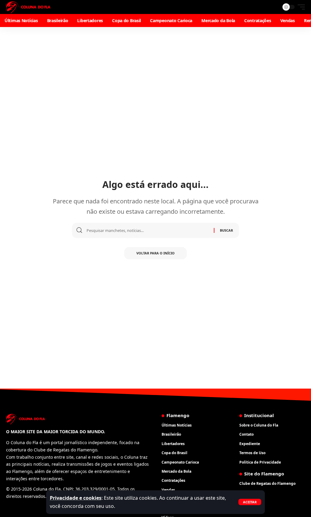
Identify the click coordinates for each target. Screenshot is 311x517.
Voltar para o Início (155, 253)
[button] (249, 502)
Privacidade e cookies (75, 498)
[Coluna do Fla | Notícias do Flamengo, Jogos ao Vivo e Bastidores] (28, 7)
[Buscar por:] (148, 230)
